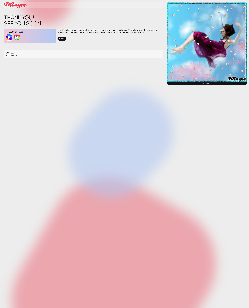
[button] (206, 83)
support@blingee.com (12, 55)
